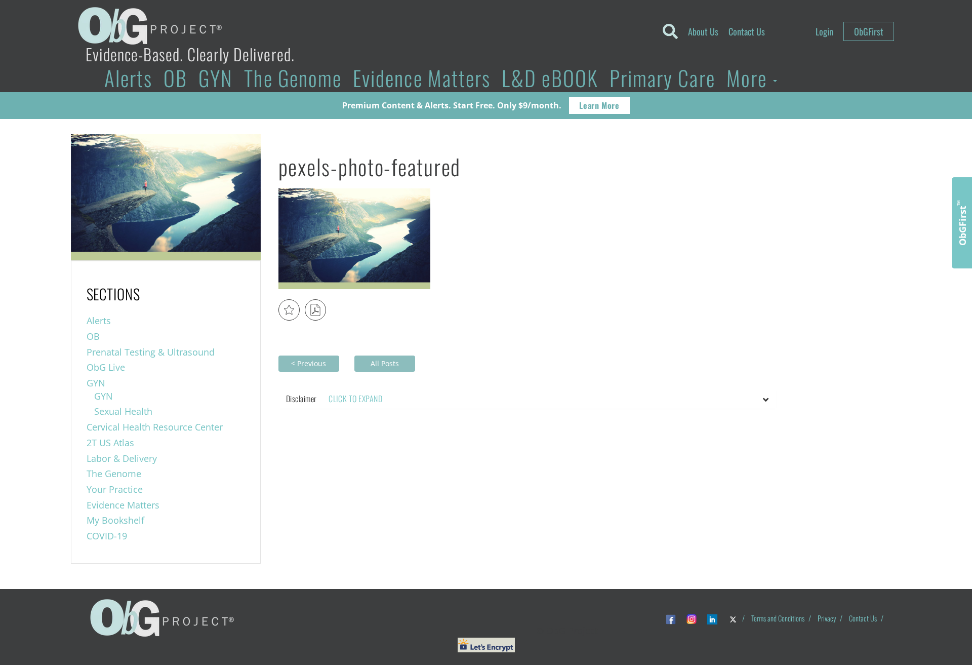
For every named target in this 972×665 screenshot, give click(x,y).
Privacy (827, 618)
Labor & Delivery (122, 458)
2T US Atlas (110, 443)
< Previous (308, 363)
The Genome (293, 78)
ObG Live (106, 367)
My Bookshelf (115, 520)
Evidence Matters (422, 78)
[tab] (527, 399)
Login (824, 31)
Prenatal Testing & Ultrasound (151, 352)
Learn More (599, 105)
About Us (703, 31)
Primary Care (662, 78)
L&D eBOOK (550, 78)
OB (175, 78)
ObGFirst (868, 31)
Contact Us (746, 31)
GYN (215, 78)
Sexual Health (123, 411)
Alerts (128, 78)
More (749, 78)
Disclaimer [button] (334, 399)
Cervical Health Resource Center (155, 427)
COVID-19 (107, 536)
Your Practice (115, 489)
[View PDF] (315, 310)
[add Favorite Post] (289, 310)
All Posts (385, 363)
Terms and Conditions (777, 618)
